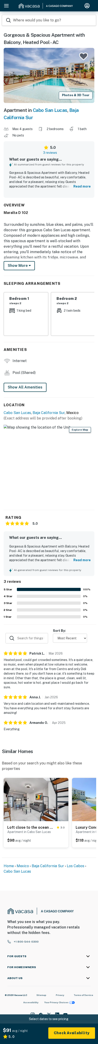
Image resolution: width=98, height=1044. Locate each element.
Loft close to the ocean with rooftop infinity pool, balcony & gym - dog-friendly (31, 827)
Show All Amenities (25, 387)
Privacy (60, 995)
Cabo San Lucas (50, 110)
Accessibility (31, 1002)
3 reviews (50, 152)
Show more (18, 265)
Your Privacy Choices (56, 1002)
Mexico (23, 866)
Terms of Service (83, 995)
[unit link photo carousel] (36, 799)
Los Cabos (75, 866)
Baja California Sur (49, 413)
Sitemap (41, 995)
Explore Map (80, 429)
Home (9, 866)
